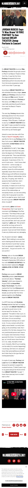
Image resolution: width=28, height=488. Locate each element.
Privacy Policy (20, 476)
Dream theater (6, 427)
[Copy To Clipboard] (24, 425)
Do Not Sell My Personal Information (14, 480)
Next (21, 434)
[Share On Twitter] (17, 425)
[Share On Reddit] (21, 425)
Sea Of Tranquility (13, 137)
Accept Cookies (14, 485)
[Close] (26, 467)
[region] (14, 476)
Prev (6, 434)
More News (13, 434)
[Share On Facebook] (14, 425)
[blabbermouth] (11, 4)
